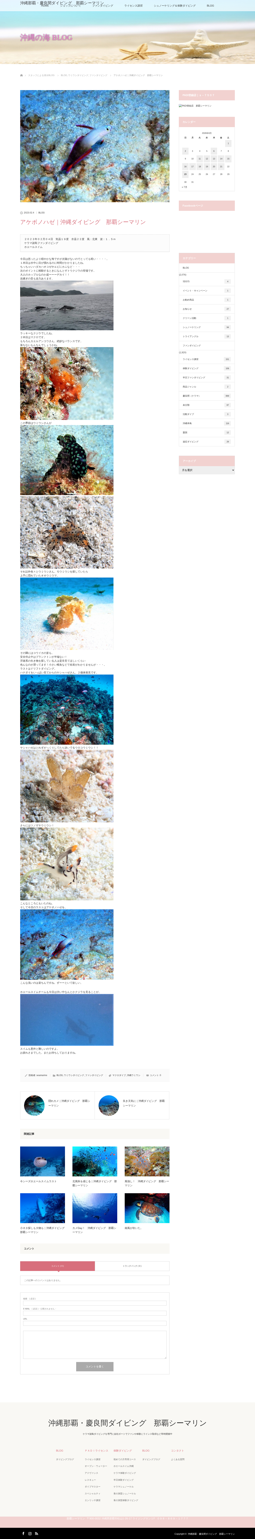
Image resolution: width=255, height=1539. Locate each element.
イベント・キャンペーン (205, 290)
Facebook (23, 1533)
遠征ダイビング (206, 441)
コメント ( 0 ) (57, 1266)
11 (200, 159)
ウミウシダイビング (74, 1075)
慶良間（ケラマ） (206, 396)
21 (221, 166)
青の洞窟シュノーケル (124, 1493)
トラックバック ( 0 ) (132, 1266)
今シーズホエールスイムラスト (38, 1181)
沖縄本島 (206, 423)
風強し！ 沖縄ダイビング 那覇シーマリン (147, 1183)
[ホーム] (21, 71)
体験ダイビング (206, 368)
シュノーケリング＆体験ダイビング (175, 5)
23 (185, 174)
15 (228, 159)
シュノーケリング (206, 327)
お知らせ (206, 309)
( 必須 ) (29, 1299)
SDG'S (205, 281)
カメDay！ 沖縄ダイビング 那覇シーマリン (94, 1230)
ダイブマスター (92, 1486)
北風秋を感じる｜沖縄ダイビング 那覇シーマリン (94, 1183)
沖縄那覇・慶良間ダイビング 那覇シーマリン (62, 3)
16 (185, 166)
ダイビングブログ (65, 1459)
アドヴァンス (91, 1473)
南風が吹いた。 (134, 1227)
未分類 (206, 405)
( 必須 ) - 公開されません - (39, 1309)
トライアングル (206, 336)
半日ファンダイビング (206, 377)
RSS (36, 1533)
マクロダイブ (119, 1075)
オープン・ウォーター (96, 1466)
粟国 (206, 432)
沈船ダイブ (205, 414)
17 (192, 166)
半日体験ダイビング (123, 1480)
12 (207, 159)
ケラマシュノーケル (123, 1486)
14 (221, 159)
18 (200, 166)
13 (214, 159)
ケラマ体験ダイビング (124, 1473)
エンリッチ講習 (92, 1500)
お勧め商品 (205, 299)
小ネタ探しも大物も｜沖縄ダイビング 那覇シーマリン (42, 1230)
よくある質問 (177, 1459)
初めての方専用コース (124, 1459)
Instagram (29, 1533)
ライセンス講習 (133, 5)
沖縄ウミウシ (133, 1075)
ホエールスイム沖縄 (123, 1466)
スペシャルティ (92, 1493)
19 (207, 166)
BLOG (210, 5)
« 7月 (184, 187)
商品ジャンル (205, 386)
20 (214, 166)
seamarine (41, 1075)
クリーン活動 (205, 318)
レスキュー (90, 1480)
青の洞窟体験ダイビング (125, 1500)
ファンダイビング (94, 1075)
